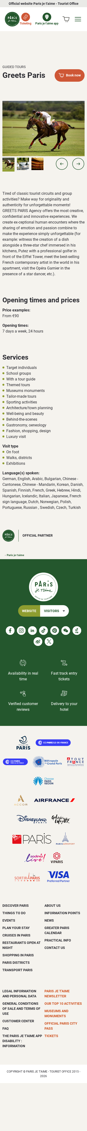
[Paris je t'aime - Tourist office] (12, 19)
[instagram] (21, 630)
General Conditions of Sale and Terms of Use (21, 1009)
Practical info (57, 940)
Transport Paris (17, 970)
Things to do (14, 913)
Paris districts (16, 963)
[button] (62, 164)
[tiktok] (43, 630)
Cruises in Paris (16, 935)
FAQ (5, 1028)
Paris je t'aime (15, 555)
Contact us (54, 948)
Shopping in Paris (18, 955)
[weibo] (38, 641)
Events (8, 920)
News (49, 920)
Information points (62, 913)
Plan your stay (16, 928)
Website (29, 611)
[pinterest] (54, 630)
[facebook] (10, 630)
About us (52, 905)
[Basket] (66, 19)
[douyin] (76, 630)
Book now (73, 76)
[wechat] (65, 630)
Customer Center (18, 1021)
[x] (49, 641)
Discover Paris (15, 905)
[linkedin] (32, 630)
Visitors (51, 611)
